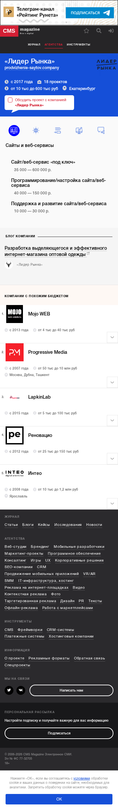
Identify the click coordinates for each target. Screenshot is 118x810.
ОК (59, 799)
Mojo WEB (39, 314)
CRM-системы (60, 630)
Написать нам (71, 690)
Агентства (54, 44)
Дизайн (67, 601)
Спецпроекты (17, 665)
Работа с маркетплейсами (67, 608)
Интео (35, 473)
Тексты (95, 601)
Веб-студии (16, 547)
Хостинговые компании (71, 636)
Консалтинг (16, 560)
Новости (94, 525)
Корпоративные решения (79, 560)
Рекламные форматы (49, 658)
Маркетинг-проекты (24, 553)
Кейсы (44, 525)
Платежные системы (25, 636)
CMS (9, 630)
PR (81, 601)
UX (48, 560)
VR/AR (89, 574)
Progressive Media (47, 352)
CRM (42, 567)
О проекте (15, 658)
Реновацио (40, 435)
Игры (36, 560)
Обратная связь (89, 658)
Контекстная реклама (26, 594)
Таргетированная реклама (30, 601)
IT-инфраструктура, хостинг (46, 581)
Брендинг (40, 547)
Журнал (34, 44)
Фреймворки (30, 630)
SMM (9, 581)
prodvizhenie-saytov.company (32, 67)
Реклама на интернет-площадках (37, 587)
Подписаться (59, 733)
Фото (56, 594)
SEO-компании (19, 567)
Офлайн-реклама (21, 608)
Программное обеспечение (74, 553)
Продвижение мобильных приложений (42, 574)
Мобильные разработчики (79, 547)
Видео (79, 587)
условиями (81, 778)
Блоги (28, 525)
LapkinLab (39, 397)
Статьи (11, 525)
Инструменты (78, 44)
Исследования (68, 525)
